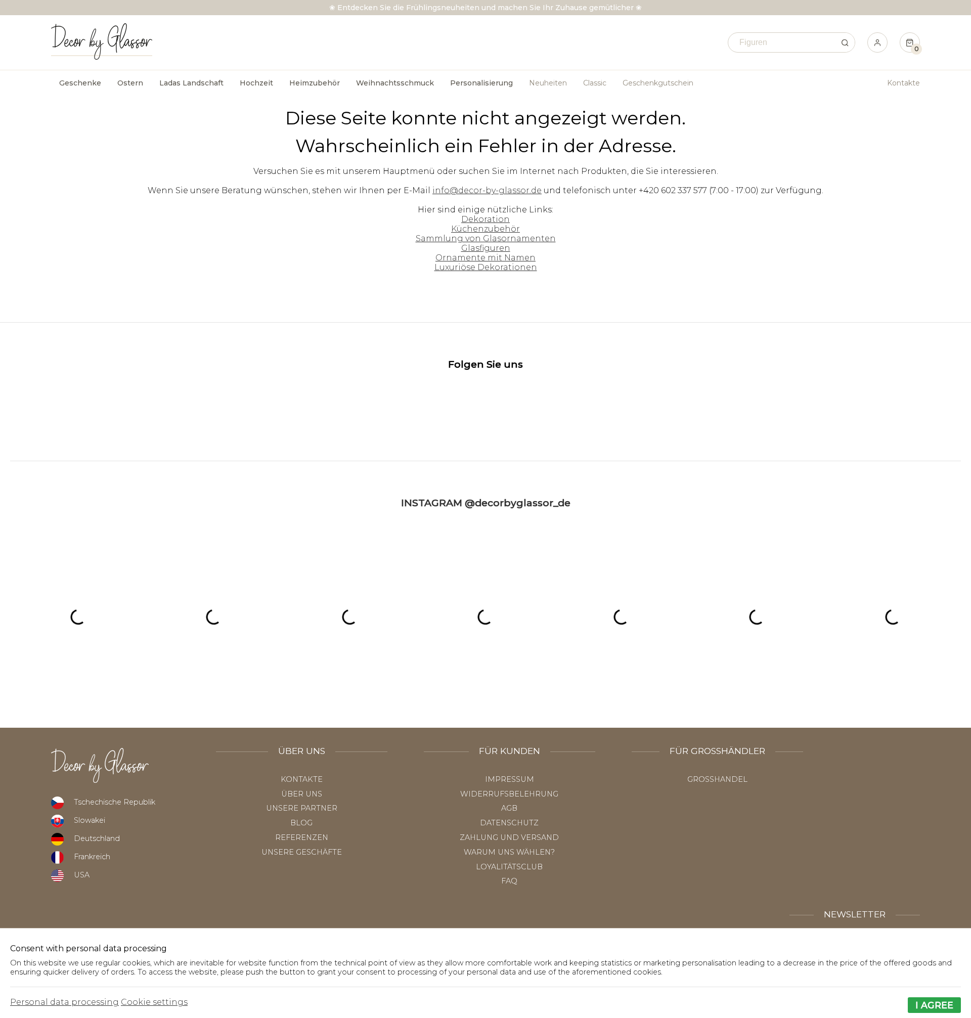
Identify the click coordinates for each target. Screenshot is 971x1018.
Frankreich (92, 856)
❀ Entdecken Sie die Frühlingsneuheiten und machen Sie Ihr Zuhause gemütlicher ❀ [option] (485, 7)
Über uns (301, 794)
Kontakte (903, 82)
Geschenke (80, 82)
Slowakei (89, 820)
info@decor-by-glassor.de (487, 190)
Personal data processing (64, 1002)
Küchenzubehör (485, 229)
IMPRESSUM (509, 779)
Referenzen (301, 837)
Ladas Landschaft (191, 82)
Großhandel (717, 779)
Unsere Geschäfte (301, 852)
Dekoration (485, 219)
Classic (594, 82)
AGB (509, 808)
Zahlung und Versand (509, 837)
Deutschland (97, 838)
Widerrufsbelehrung (509, 794)
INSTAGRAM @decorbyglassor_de (485, 503)
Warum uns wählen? (509, 852)
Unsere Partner (301, 808)
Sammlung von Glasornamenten (486, 238)
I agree (934, 1005)
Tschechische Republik (114, 802)
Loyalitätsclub (509, 866)
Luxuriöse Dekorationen (485, 267)
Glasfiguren (485, 248)
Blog (301, 822)
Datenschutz (509, 822)
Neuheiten (548, 82)
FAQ (509, 881)
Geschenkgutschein (658, 82)
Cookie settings (154, 1002)
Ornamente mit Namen (485, 257)
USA (82, 874)
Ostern (130, 82)
